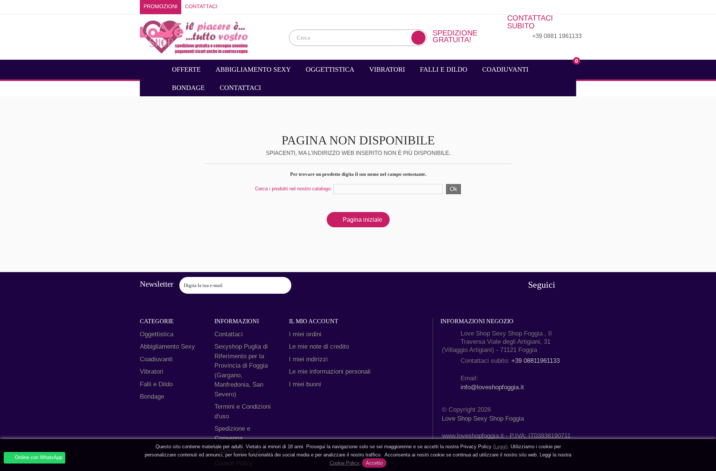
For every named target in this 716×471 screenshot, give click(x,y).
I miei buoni (305, 384)
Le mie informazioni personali (330, 371)
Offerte (186, 69)
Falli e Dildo (443, 69)
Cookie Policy (344, 463)
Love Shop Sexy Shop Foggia (483, 418)
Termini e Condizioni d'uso (242, 411)
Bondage (188, 87)
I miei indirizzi (308, 359)
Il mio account (313, 321)
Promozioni (161, 6)
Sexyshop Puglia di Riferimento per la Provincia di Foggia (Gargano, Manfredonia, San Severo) (241, 370)
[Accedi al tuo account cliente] (570, 6)
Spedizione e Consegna (232, 433)
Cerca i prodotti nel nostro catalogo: (293, 188)
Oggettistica (330, 69)
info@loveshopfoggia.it (492, 387)
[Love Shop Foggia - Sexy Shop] (194, 36)
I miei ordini (305, 334)
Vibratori (387, 69)
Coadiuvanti (505, 69)
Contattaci (201, 6)
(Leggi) (500, 446)
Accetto (374, 463)
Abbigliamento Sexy (253, 69)
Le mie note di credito (319, 346)
